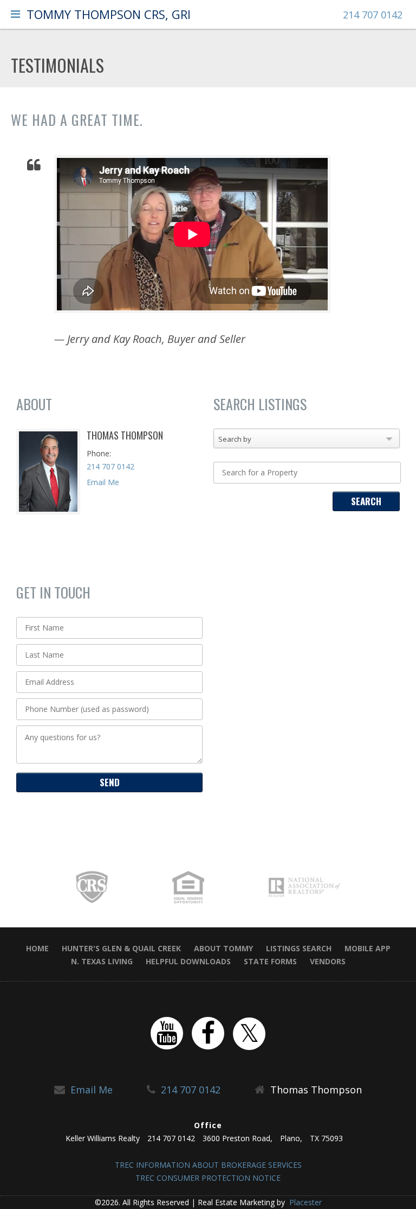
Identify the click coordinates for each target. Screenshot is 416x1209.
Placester (304, 1202)
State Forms (270, 961)
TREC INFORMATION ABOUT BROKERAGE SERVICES (208, 1165)
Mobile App (367, 948)
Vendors (328, 961)
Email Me (103, 482)
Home (37, 948)
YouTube (167, 1033)
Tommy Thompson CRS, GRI (109, 14)
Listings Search (299, 948)
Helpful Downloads (188, 961)
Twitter (249, 1033)
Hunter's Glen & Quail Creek (121, 948)
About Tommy (223, 948)
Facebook (208, 1033)
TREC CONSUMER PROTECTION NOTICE (208, 1178)
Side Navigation (15, 16)
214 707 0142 (372, 14)
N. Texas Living (102, 961)
